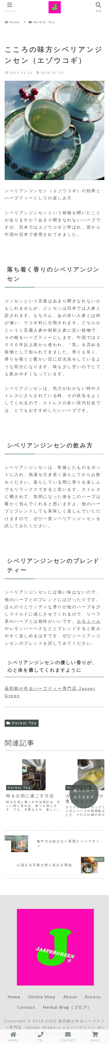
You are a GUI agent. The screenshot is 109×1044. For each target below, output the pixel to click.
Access (93, 996)
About (70, 996)
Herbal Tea (24, 723)
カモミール (89, 621)
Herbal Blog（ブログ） (67, 1007)
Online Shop (42, 996)
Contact (26, 1007)
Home (14, 996)
